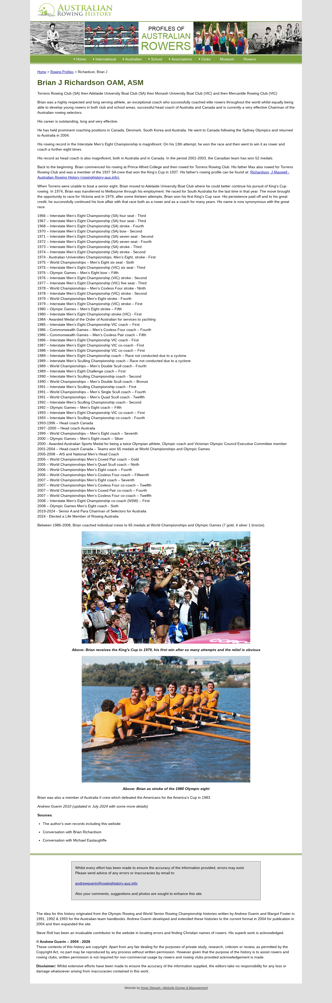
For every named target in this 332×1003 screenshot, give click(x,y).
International (105, 59)
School (156, 59)
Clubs (206, 59)
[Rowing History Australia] (73, 18)
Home (81, 59)
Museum (227, 59)
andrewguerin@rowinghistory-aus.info (106, 883)
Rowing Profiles (62, 72)
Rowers (250, 59)
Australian (133, 59)
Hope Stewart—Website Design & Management (174, 988)
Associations (181, 59)
